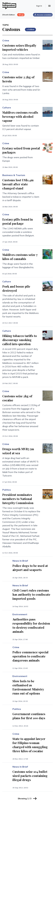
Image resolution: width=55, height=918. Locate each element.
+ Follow (30, 29)
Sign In (39, 6)
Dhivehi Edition (8, 15)
